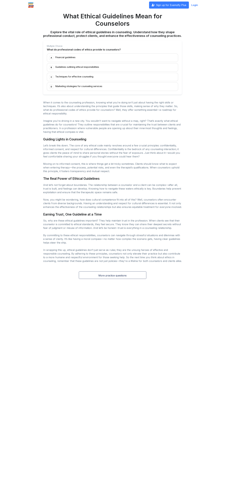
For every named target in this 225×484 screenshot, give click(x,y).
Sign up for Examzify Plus (171, 5)
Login (194, 5)
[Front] (31, 5)
